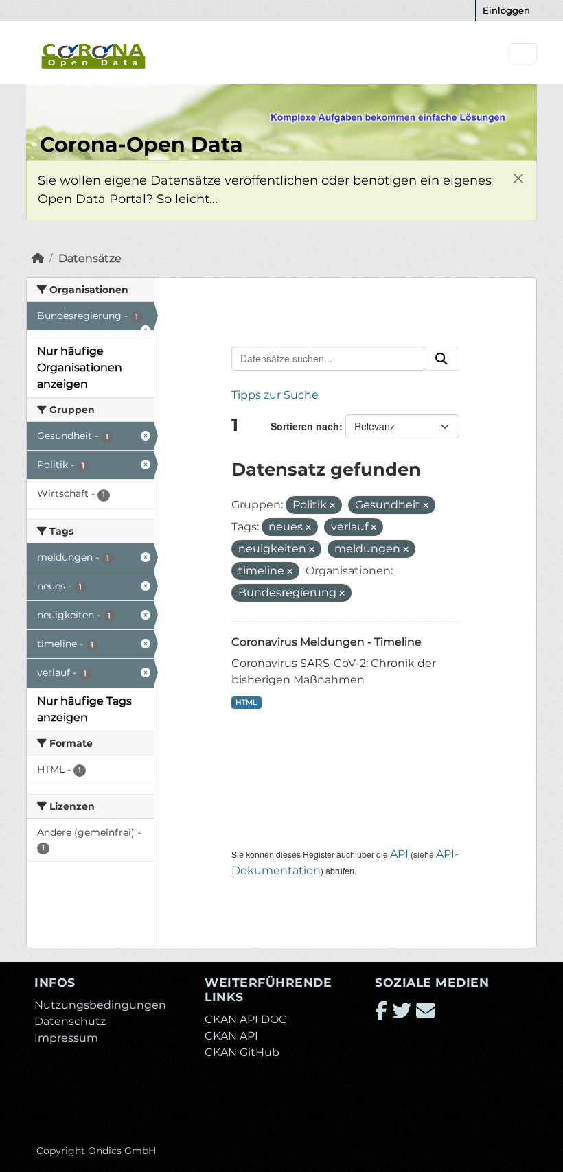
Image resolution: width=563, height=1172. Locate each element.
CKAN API (231, 1035)
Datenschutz (70, 1021)
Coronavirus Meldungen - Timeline (326, 641)
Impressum (66, 1037)
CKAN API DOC (246, 1019)
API (399, 853)
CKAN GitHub (242, 1052)
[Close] (518, 179)
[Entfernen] (332, 506)
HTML (246, 702)
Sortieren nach (305, 426)
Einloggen (506, 10)
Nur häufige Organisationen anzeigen (79, 367)
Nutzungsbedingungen (100, 1004)
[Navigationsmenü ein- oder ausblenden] (523, 53)
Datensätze (90, 258)
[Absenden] (441, 359)
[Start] (38, 258)
